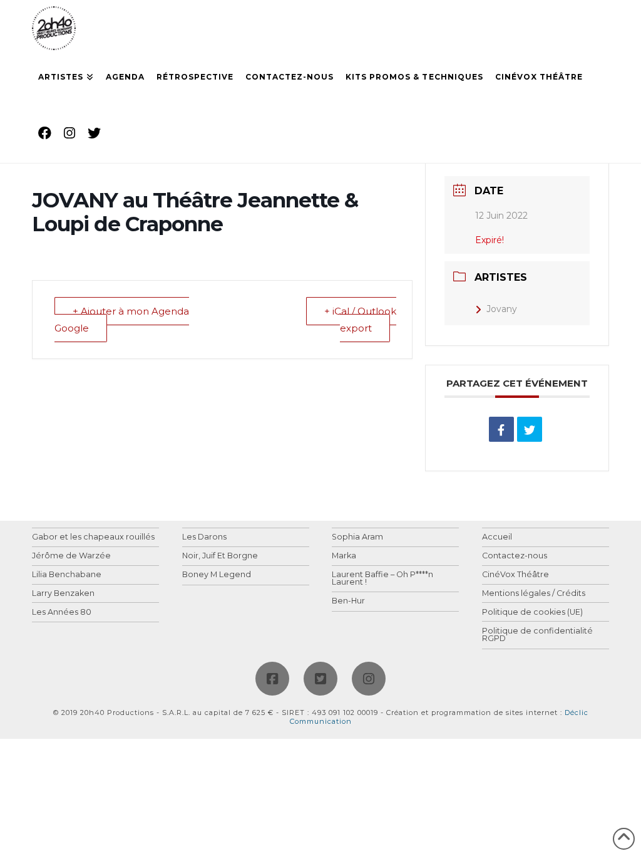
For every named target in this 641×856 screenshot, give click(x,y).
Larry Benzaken (63, 594)
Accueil (497, 537)
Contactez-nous (514, 556)
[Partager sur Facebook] (501, 429)
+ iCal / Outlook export (360, 319)
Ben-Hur (348, 601)
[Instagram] (369, 679)
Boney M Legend (216, 575)
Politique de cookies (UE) (532, 612)
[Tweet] (529, 429)
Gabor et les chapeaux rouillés (93, 537)
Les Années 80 (61, 612)
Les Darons (204, 537)
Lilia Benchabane (66, 575)
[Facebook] (272, 679)
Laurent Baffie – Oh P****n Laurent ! (382, 579)
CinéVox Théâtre (515, 575)
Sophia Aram (357, 537)
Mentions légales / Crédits (533, 594)
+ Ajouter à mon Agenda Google (121, 319)
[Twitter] (320, 679)
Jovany (501, 309)
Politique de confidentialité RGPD (537, 635)
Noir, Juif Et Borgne (220, 556)
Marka (344, 556)
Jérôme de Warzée (71, 556)
